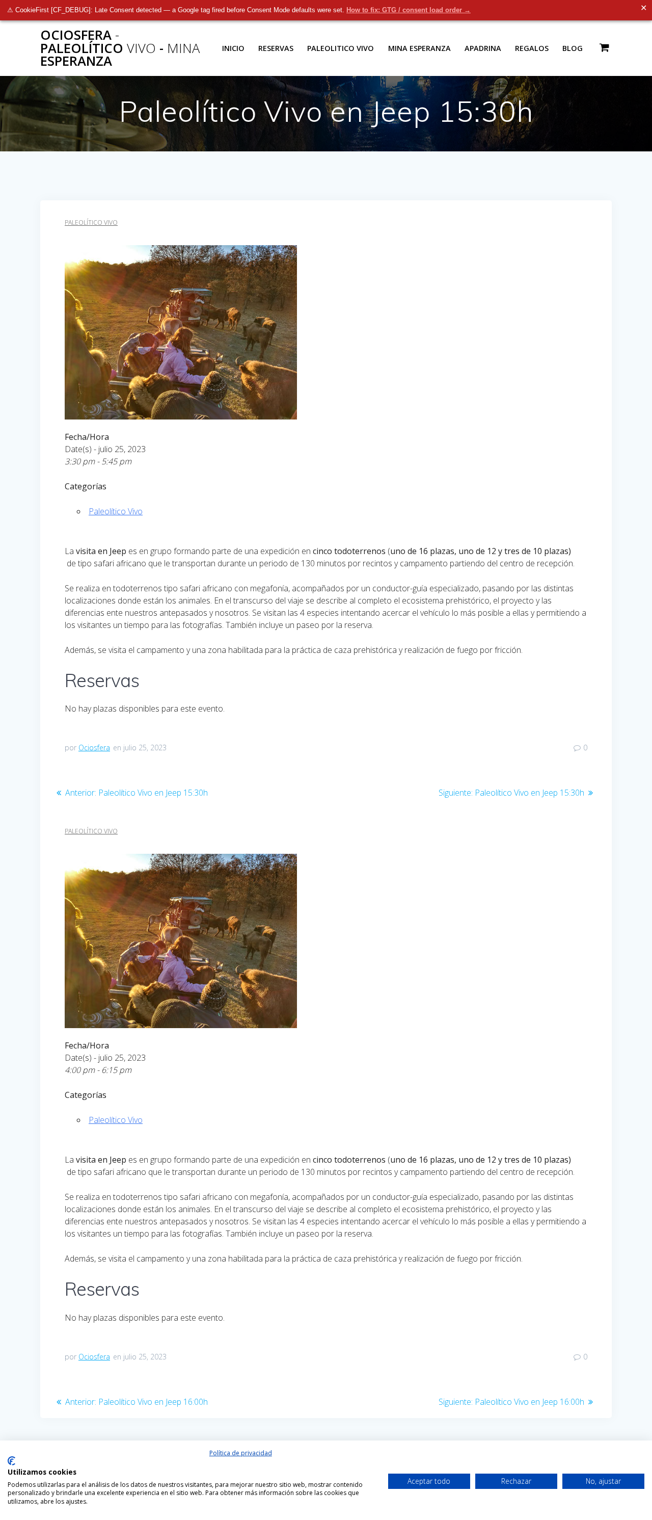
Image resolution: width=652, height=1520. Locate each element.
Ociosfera (94, 747)
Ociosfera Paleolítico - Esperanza (120, 48)
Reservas (275, 48)
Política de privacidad (240, 1453)
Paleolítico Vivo (91, 222)
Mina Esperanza (419, 48)
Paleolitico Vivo (340, 48)
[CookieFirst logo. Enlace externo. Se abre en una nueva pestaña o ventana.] (11, 1460)
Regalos (532, 48)
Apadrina (483, 48)
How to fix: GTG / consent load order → (408, 10)
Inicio (233, 48)
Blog (572, 48)
